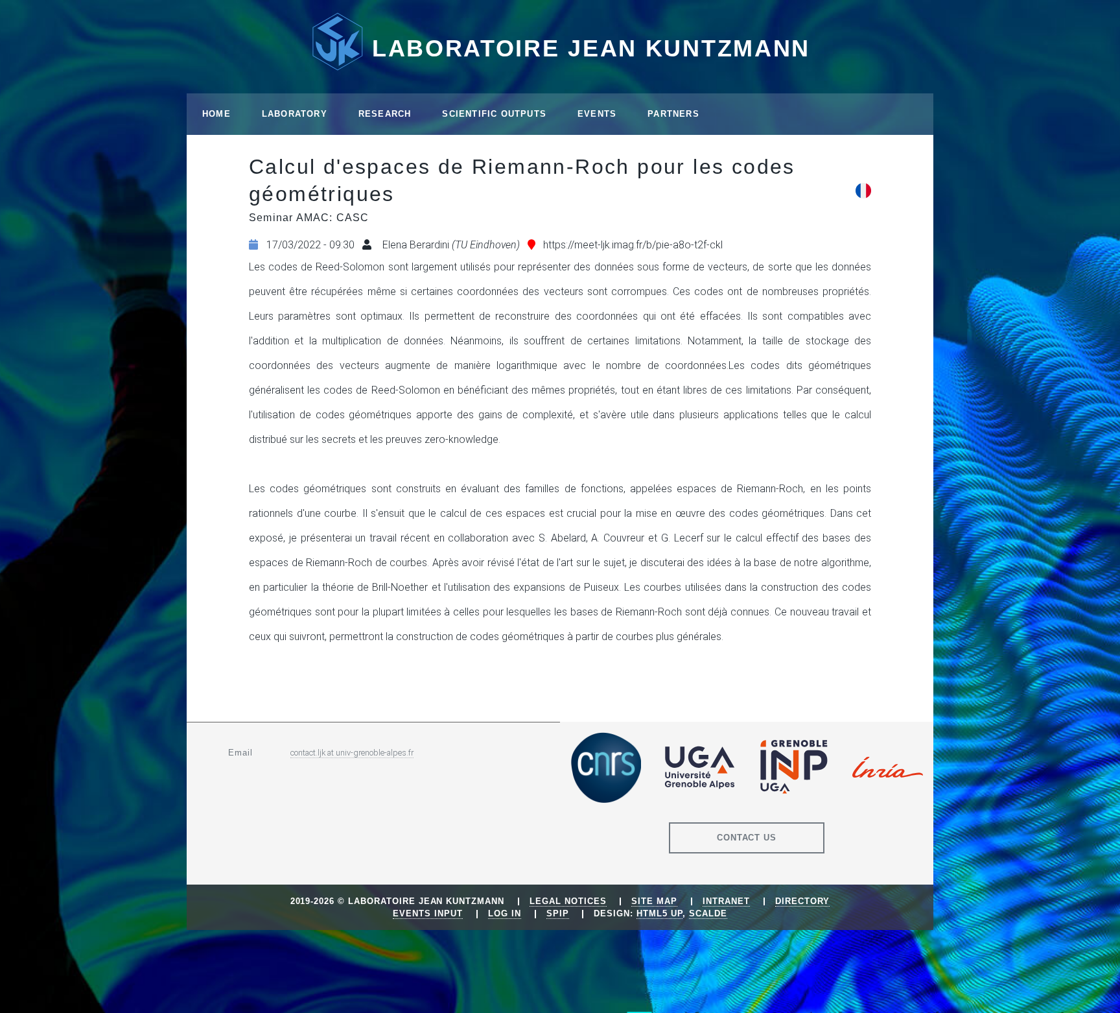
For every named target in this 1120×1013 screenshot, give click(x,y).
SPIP (557, 913)
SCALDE (708, 913)
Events (597, 114)
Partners (673, 114)
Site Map (654, 901)
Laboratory (294, 114)
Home (216, 114)
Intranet (726, 901)
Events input (428, 913)
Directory (802, 901)
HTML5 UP (659, 913)
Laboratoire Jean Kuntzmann (591, 48)
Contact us (747, 837)
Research (385, 114)
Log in (504, 913)
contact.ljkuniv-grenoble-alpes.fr (352, 752)
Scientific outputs (494, 114)
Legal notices (568, 901)
